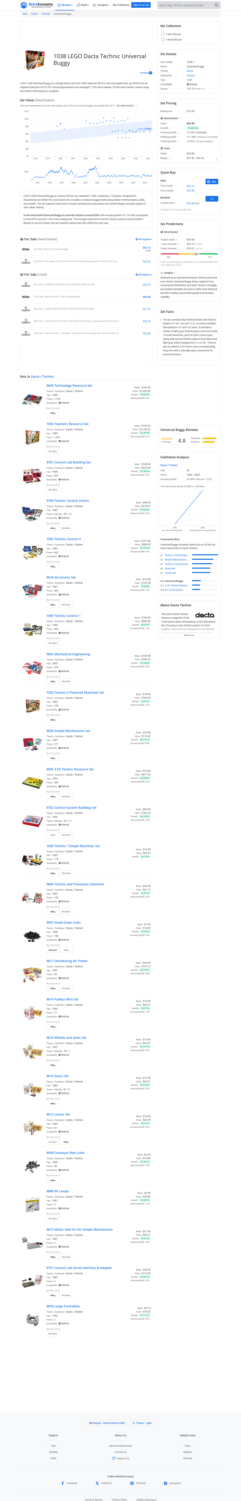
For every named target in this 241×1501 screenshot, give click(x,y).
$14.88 (146, 1158)
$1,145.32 (144, 429)
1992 (55, 893)
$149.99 (145, 697)
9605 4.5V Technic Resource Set (70, 769)
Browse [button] (66, 5)
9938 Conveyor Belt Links (65, 1153)
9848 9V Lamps (57, 1191)
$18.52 (146, 1311)
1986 (55, 548)
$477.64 (145, 774)
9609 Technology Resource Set (69, 385)
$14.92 (146, 928)
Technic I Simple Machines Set (181, 555)
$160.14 (145, 812)
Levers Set (170, 572)
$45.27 (146, 1234)
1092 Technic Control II (63, 539)
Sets (25, 13)
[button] (136, 105)
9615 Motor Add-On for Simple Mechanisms (79, 1229)
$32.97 (146, 1043)
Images (144, 72)
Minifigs (53, 1452)
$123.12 (145, 966)
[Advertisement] (86, 31)
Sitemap (187, 1458)
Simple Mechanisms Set (177, 559)
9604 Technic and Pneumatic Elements (75, 884)
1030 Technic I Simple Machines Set (73, 846)
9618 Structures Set (61, 577)
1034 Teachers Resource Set (67, 424)
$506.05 (145, 544)
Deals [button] (84, 5)
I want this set (128, 414)
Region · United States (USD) (109, 1423)
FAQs (188, 1445)
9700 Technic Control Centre (67, 500)
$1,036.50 (144, 391)
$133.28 (145, 582)
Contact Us (121, 1452)
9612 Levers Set (58, 1114)
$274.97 (145, 506)
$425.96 (145, 467)
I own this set (128, 408)
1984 (55, 701)
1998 (55, 932)
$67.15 (146, 889)
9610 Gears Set (57, 1076)
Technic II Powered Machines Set (182, 564)
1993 (55, 816)
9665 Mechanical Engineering (68, 654)
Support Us (123, 1458)
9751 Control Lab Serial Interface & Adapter (79, 1268)
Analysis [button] (103, 5)
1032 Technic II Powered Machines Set (75, 692)
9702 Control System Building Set (71, 807)
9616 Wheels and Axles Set (66, 1037)
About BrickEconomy (120, 1445)
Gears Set (170, 568)
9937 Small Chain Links (63, 922)
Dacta (34, 13)
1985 (55, 433)
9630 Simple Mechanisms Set (68, 731)
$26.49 (146, 1119)
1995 (55, 395)
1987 (55, 510)
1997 (55, 586)
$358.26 (145, 659)
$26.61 (146, 1081)
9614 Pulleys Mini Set (62, 999)
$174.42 (145, 736)
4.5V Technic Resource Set (179, 585)
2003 (55, 663)
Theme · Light (144, 1423)
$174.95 (145, 1273)
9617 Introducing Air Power (67, 961)
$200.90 (145, 621)
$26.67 (146, 1004)
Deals (53, 1458)
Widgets (187, 1452)
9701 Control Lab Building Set (68, 462)
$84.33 (146, 853)
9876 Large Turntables (63, 1306)
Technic (46, 13)
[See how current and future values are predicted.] (216, 159)
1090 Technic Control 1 (63, 616)
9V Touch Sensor (174, 589)
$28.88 (146, 1196)
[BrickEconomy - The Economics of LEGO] (36, 5)
